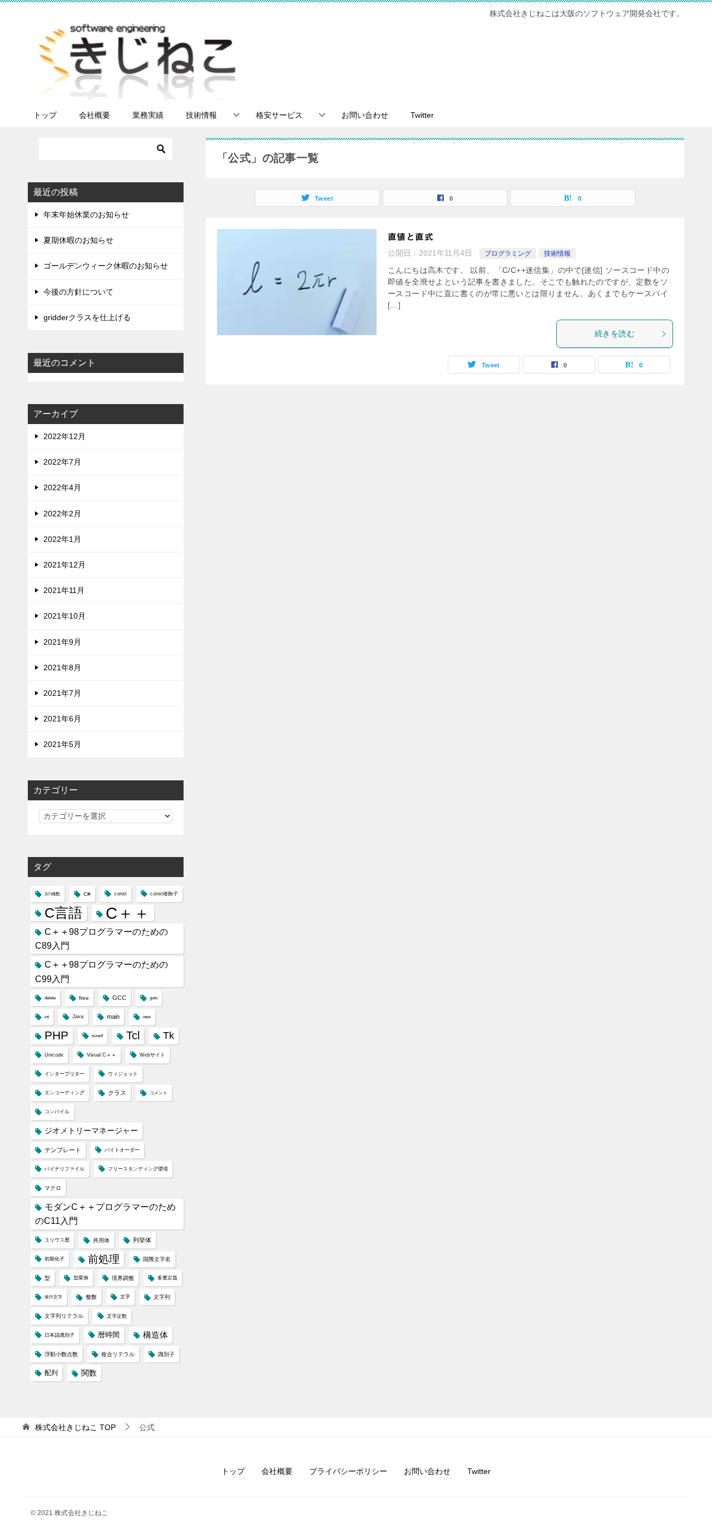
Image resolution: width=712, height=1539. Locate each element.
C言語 (63, 912)
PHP (56, 1035)
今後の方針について (78, 291)
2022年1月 (62, 539)
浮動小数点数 (61, 1354)
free (84, 998)
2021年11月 (64, 590)
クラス (117, 1092)
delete (50, 997)
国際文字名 (157, 1259)
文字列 (162, 1297)
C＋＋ (128, 913)
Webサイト (152, 1055)
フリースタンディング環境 (138, 1169)
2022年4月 (62, 487)
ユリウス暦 (57, 1240)
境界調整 (123, 1278)
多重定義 (167, 1278)
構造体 (155, 1335)
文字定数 (117, 1316)
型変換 (80, 1278)
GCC (119, 997)
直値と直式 (410, 236)
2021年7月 (62, 693)
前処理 (104, 1259)
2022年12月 (64, 436)
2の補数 (52, 893)
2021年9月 (62, 641)
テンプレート (62, 1150)
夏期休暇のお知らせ (78, 240)
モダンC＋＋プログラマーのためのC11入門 (105, 1214)
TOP (75, 1427)
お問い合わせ (365, 115)
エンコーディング (64, 1092)
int (46, 1016)
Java (77, 1016)
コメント (158, 1092)
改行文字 (53, 1296)
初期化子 (54, 1259)
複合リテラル (118, 1354)
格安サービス (279, 115)
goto (153, 997)
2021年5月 (62, 744)
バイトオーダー (122, 1150)
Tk (168, 1035)
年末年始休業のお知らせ (86, 214)
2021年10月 (64, 615)
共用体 (101, 1240)
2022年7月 (62, 461)
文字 (125, 1296)
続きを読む (615, 333)
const (120, 893)
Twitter (422, 115)
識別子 (166, 1354)
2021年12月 (64, 564)
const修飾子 (164, 893)
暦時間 (109, 1335)
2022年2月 (62, 513)
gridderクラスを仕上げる (87, 317)
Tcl (133, 1035)
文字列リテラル (63, 1316)
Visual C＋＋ (101, 1055)
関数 (89, 1373)
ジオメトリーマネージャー (91, 1130)
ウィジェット (123, 1074)
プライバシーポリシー (348, 1471)
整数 (91, 1297)
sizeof (97, 1035)
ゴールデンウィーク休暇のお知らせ (105, 265)
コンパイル (57, 1111)
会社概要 (94, 115)
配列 (51, 1373)
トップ (45, 115)
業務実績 (148, 115)
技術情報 (201, 115)
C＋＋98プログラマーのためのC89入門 (101, 938)
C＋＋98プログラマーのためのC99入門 (101, 971)
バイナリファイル (64, 1169)
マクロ (52, 1188)
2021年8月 (62, 667)
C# (87, 894)
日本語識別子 (59, 1335)
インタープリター (64, 1074)
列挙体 (142, 1240)
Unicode (53, 1055)
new (147, 1016)
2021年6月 (62, 718)
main (113, 1016)
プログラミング (507, 253)
